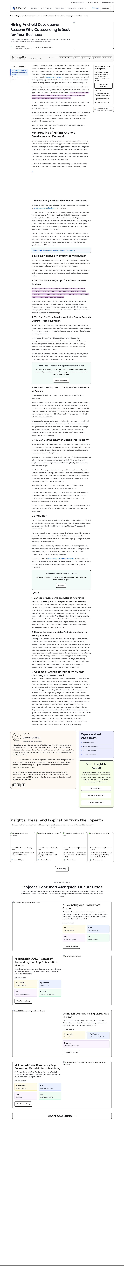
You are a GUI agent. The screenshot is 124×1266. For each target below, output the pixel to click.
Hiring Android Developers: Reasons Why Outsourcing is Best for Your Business (62, 16)
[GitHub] (23, 785)
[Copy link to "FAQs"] (41, 593)
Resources (71, 8)
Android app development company (61, 558)
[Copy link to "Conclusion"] (49, 516)
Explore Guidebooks (95, 802)
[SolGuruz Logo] (19, 8)
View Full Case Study (71, 946)
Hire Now (61, 585)
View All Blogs (61, 869)
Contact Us (105, 8)
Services (34, 8)
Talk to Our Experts (61, 380)
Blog (17, 16)
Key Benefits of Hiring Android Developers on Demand (19, 72)
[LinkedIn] (14, 785)
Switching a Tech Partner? (96, 795)
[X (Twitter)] (19, 785)
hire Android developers (53, 77)
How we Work (95, 788)
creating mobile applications (44, 208)
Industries (49, 8)
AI (41, 8)
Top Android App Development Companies (59, 250)
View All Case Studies (59, 1116)
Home (12, 16)
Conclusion (15, 77)
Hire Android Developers (103, 85)
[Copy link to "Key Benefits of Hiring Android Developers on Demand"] (66, 137)
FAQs (13, 80)
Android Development (27, 16)
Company (81, 8)
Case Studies (60, 8)
